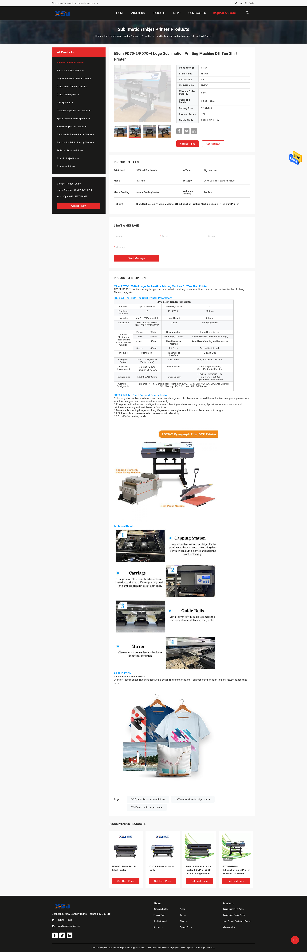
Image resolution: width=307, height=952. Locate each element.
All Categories (229, 927)
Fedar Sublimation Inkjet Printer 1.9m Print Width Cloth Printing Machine (199, 870)
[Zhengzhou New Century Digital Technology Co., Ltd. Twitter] (236, 3)
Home (98, 36)
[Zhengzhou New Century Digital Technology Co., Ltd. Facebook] (231, 3)
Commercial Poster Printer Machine (75, 134)
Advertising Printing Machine (72, 126)
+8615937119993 (83, 190)
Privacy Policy (186, 927)
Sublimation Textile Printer (70, 70)
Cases (183, 915)
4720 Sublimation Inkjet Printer (161, 868)
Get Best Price (187, 144)
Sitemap (183, 921)
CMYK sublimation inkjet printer (147, 807)
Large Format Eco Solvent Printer (74, 78)
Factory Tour (159, 915)
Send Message (136, 258)
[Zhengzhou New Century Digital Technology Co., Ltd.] (62, 13)
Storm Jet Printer (66, 166)
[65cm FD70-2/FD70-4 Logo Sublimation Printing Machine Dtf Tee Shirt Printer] (142, 93)
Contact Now (78, 205)
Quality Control (160, 921)
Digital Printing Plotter (68, 94)
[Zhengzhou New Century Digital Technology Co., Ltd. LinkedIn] (241, 3)
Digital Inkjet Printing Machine (72, 86)
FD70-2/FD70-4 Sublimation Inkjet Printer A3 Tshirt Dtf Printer (236, 870)
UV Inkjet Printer (65, 102)
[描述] (247, 12)
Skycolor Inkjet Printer (68, 158)
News (182, 909)
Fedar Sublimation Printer (70, 150)
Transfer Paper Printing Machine (74, 110)
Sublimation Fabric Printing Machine (75, 142)
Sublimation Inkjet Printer (117, 36)
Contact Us (158, 927)
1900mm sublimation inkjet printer (193, 799)
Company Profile (161, 909)
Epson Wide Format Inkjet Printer (74, 118)
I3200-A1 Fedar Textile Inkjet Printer (124, 868)
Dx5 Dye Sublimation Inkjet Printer (148, 799)
